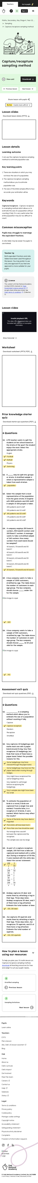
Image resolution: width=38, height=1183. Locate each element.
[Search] (11, 11)
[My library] (17, 11)
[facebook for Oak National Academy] (8, 1145)
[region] (19, 129)
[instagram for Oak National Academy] (3, 1145)
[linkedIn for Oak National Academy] (13, 1145)
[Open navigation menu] (33, 10)
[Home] (4, 10)
